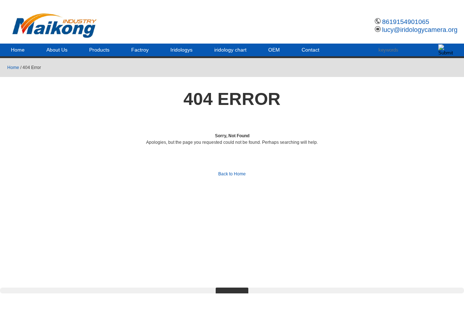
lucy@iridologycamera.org (419, 29)
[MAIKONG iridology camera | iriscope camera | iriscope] (59, 38)
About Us (56, 50)
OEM (274, 50)
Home (18, 50)
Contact (310, 50)
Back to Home (232, 173)
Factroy (140, 50)
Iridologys (181, 50)
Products (99, 50)
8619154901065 (405, 21)
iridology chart (230, 50)
